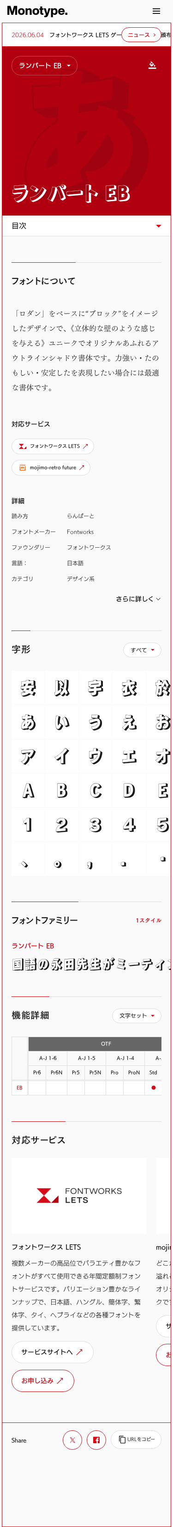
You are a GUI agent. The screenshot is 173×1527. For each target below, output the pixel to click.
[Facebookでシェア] (96, 1440)
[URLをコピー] (136, 1439)
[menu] (45, 65)
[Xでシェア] (72, 1440)
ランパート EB (71, 193)
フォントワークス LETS (55, 446)
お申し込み (37, 1380)
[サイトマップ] (156, 11)
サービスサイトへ (47, 1352)
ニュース (139, 35)
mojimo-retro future (53, 467)
